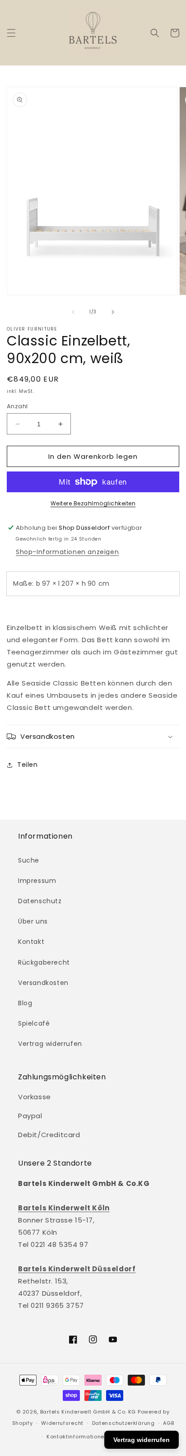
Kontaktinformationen (77, 1436)
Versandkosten (43, 982)
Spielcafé (34, 1023)
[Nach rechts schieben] (113, 312)
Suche (28, 860)
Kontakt (31, 941)
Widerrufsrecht (62, 1423)
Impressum (37, 880)
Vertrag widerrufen (50, 1043)
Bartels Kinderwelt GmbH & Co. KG (88, 1411)
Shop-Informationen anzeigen (67, 551)
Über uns (33, 921)
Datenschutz (40, 900)
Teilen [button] (27, 764)
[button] (11, 33)
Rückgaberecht (44, 962)
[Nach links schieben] (73, 312)
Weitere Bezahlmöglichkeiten (93, 503)
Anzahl (17, 406)
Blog (25, 1003)
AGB (168, 1423)
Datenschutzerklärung (123, 1423)
